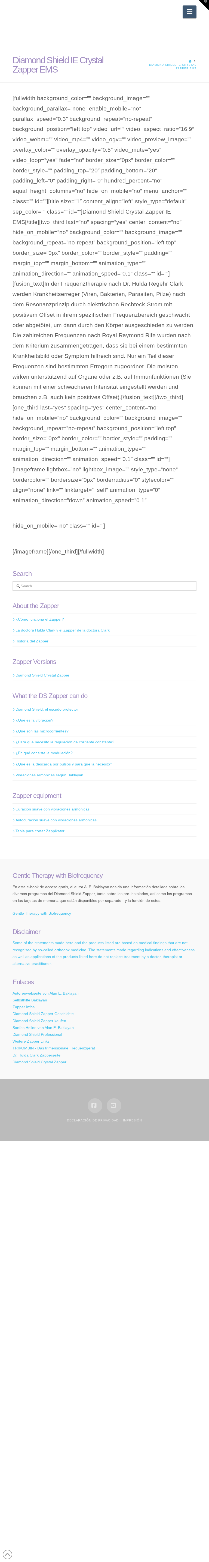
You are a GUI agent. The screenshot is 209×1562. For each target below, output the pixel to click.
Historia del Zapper (32, 641)
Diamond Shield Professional (37, 1034)
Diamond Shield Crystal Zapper (42, 675)
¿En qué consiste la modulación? (44, 753)
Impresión (132, 1120)
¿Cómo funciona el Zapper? (40, 619)
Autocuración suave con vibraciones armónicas (56, 820)
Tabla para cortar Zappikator (40, 831)
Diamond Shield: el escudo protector (47, 709)
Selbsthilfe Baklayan (30, 1000)
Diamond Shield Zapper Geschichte (43, 1014)
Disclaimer (26, 931)
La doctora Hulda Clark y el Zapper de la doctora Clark (63, 630)
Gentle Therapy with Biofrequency (42, 913)
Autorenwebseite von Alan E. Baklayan (46, 993)
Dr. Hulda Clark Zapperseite (36, 1055)
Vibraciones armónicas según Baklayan (49, 775)
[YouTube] (114, 1105)
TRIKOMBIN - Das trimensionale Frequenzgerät (54, 1048)
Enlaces (23, 982)
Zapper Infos (24, 1007)
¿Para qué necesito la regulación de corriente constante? (65, 742)
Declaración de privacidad (93, 1120)
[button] (189, 11)
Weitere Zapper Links (31, 1041)
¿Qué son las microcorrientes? (42, 731)
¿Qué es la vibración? (34, 720)
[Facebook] (95, 1105)
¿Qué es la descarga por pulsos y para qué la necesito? (64, 764)
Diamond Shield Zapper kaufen (39, 1021)
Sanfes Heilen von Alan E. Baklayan (43, 1027)
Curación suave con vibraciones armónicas (53, 809)
